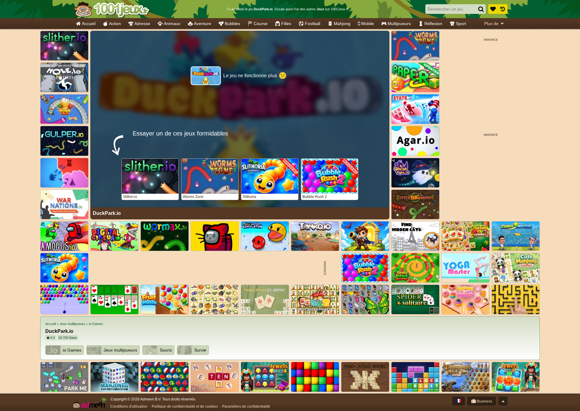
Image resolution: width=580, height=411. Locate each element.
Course (261, 23)
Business (484, 401)
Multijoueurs (399, 23)
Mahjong (342, 23)
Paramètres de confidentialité (246, 406)
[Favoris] (493, 9)
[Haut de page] (502, 401)
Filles (286, 23)
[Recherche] (481, 9)
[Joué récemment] (502, 9)
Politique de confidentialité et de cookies (185, 406)
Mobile (367, 23)
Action (115, 23)
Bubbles (232, 23)
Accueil (88, 23)
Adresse (142, 23)
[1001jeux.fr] (111, 9)
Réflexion (433, 23)
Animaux (172, 23)
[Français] (458, 401)
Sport (461, 23)
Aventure (202, 23)
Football (312, 23)
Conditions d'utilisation (128, 406)
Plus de (491, 23)
